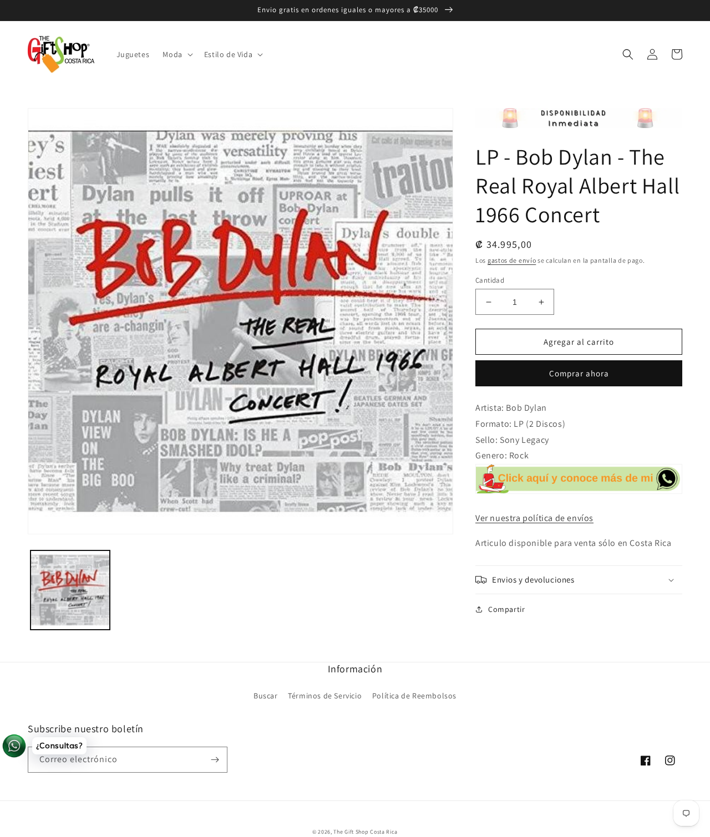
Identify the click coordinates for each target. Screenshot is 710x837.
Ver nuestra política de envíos (534, 518)
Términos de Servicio (325, 696)
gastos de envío (512, 260)
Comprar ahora (579, 373)
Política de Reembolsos (414, 696)
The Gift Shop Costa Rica (365, 831)
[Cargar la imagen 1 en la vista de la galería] (70, 590)
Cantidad (489, 280)
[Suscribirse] (214, 760)
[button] (176, 54)
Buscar (265, 696)
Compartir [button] (506, 609)
